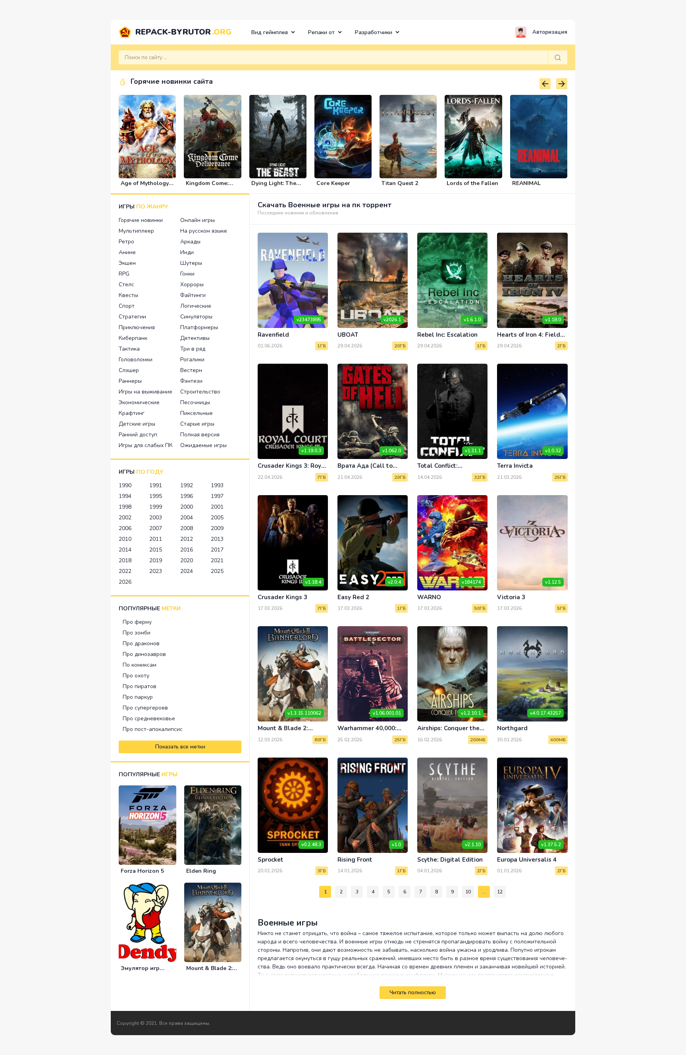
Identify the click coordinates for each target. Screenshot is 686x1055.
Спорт (127, 306)
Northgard (512, 728)
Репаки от (321, 32)
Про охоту (136, 675)
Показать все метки (180, 746)
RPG (124, 274)
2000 (186, 507)
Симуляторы (196, 316)
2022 (125, 571)
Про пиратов (139, 686)
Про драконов (141, 643)
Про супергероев (145, 708)
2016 (186, 550)
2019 (155, 560)
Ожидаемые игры (203, 445)
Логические (195, 306)
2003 (155, 517)
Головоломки (135, 359)
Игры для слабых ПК (146, 445)
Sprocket (270, 860)
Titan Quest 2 (400, 183)
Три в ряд (192, 349)
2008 (186, 528)
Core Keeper (333, 183)
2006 (125, 528)
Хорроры (192, 284)
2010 (125, 539)
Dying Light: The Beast (273, 186)
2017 (217, 550)
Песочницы (195, 402)
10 (468, 892)
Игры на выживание (145, 391)
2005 (217, 517)
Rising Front (354, 860)
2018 (125, 560)
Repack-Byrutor (183, 32)
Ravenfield (273, 335)
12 (500, 892)
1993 (217, 485)
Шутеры (191, 263)
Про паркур (138, 697)
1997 (217, 496)
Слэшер (129, 370)
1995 (155, 496)
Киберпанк (133, 338)
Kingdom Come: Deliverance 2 (207, 186)
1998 (125, 507)
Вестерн (191, 370)
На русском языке (203, 231)
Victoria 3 (511, 597)
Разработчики (373, 32)
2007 (155, 528)
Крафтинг (132, 413)
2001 (217, 507)
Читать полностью (412, 992)
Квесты (128, 295)
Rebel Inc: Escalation (447, 335)
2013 (217, 539)
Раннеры (130, 381)
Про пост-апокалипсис (153, 729)
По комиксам (139, 665)
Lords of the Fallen (472, 183)
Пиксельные (196, 413)
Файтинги (193, 295)
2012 (186, 539)
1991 (155, 485)
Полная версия (200, 434)
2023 (155, 571)
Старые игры (197, 424)
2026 (125, 582)
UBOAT (347, 335)
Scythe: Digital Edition (450, 860)
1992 (186, 485)
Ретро (126, 241)
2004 (186, 517)
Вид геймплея (269, 32)
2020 (186, 560)
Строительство (200, 391)
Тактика (129, 349)
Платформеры (199, 327)
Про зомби (136, 632)
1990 (125, 485)
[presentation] (545, 83)
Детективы (195, 338)
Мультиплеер (136, 231)
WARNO (429, 597)
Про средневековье (149, 718)
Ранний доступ (138, 434)
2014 (125, 550)
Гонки (187, 274)
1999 (155, 507)
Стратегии (132, 316)
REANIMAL (526, 183)
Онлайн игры (197, 220)
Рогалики (192, 359)
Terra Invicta (515, 466)
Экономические (139, 402)
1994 (125, 496)
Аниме (127, 252)
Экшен (127, 263)
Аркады (190, 241)
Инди (187, 252)
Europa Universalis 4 (527, 860)
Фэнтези (191, 381)
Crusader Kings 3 (282, 597)
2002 (125, 517)
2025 (217, 571)
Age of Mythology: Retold (145, 186)
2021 (217, 560)
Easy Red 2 (353, 597)
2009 (217, 528)
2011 (155, 539)
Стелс (126, 284)
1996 (186, 496)
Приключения (137, 327)
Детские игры (137, 424)
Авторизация (549, 32)
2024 (186, 571)
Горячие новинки (141, 220)
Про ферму (137, 622)
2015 (155, 550)
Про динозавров (144, 654)
